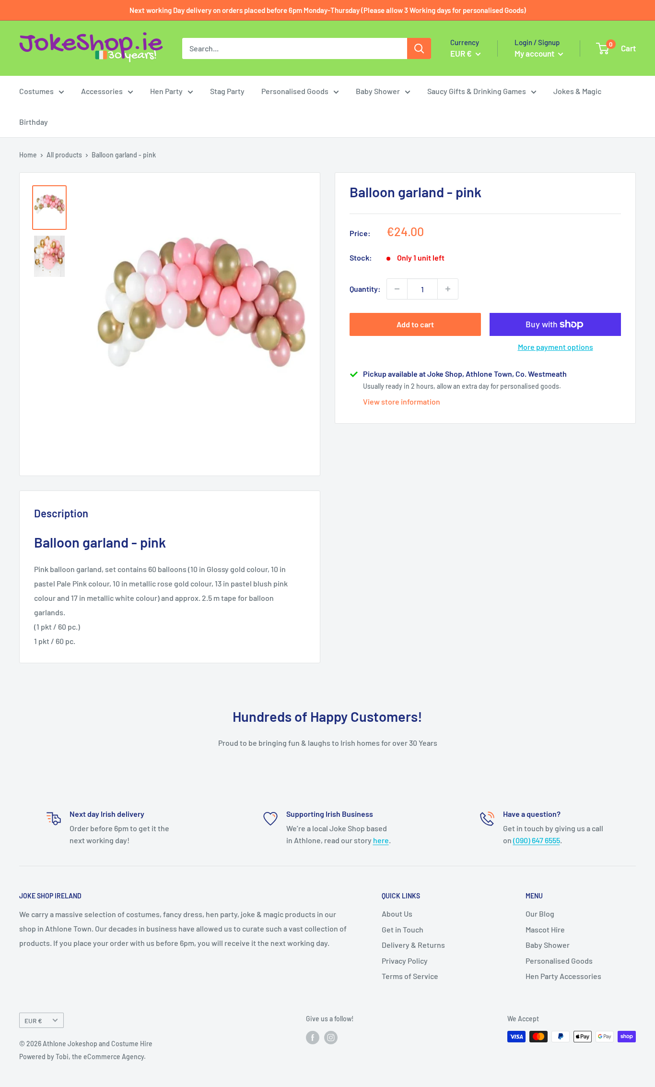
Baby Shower (378, 91)
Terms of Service (410, 975)
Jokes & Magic (577, 91)
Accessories (102, 91)
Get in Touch (402, 929)
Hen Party (166, 91)
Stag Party (227, 91)
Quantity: (365, 288)
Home (28, 155)
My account (535, 53)
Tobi (62, 1056)
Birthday (33, 121)
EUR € (33, 1020)
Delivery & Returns (413, 944)
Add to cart (415, 324)
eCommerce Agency (113, 1056)
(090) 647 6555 (536, 840)
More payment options (555, 346)
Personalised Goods (294, 91)
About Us (397, 913)
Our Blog (540, 913)
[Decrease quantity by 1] (397, 289)
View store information (401, 401)
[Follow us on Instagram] (331, 1037)
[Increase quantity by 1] (448, 289)
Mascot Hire (545, 929)
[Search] (419, 48)
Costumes (36, 91)
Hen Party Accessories (563, 975)
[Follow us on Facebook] (312, 1037)
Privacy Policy (405, 960)
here (381, 840)
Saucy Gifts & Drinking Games (476, 91)
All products (64, 155)
